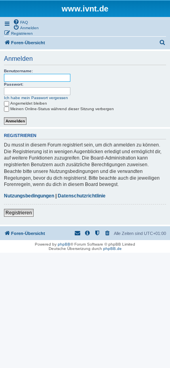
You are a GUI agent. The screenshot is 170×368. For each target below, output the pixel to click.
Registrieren (19, 213)
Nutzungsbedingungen (29, 196)
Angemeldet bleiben (28, 103)
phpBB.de (112, 248)
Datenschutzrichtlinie (82, 196)
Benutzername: (18, 71)
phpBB (64, 244)
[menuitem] (20, 21)
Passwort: (13, 84)
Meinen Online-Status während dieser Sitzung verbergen (62, 109)
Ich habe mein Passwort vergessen (36, 98)
